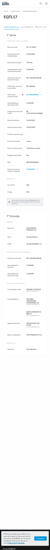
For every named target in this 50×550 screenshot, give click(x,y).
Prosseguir (40, 538)
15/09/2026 (30, 169)
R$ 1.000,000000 (32, 95)
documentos (27, 27)
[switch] (41, 3)
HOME (6, 11)
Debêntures (15, 11)
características (11, 27)
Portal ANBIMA (9, 549)
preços (38, 27)
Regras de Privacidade (16, 543)
